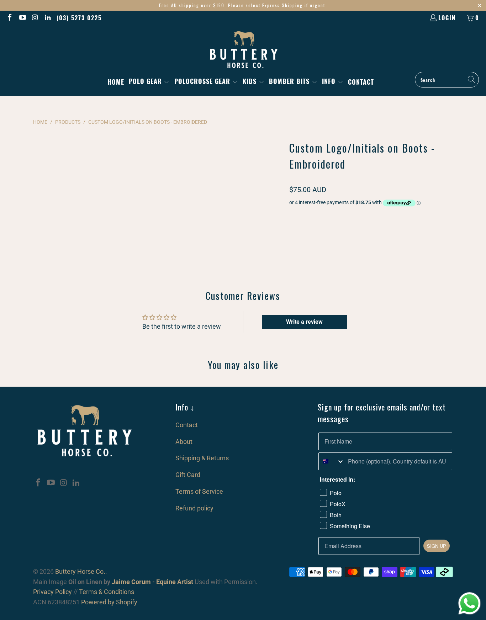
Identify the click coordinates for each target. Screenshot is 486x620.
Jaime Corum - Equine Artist (151, 581)
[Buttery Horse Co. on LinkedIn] (48, 18)
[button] (149, 82)
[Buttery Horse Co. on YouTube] (22, 18)
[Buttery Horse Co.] (243, 50)
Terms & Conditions (106, 591)
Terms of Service (199, 491)
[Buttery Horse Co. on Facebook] (9, 18)
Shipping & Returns (202, 458)
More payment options (413, 270)
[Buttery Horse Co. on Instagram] (35, 18)
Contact (186, 425)
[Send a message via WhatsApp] (469, 603)
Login (447, 18)
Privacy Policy (52, 591)
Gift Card (187, 474)
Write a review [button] (304, 321)
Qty (292, 216)
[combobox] (331, 461)
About (183, 441)
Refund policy (194, 508)
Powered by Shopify (109, 602)
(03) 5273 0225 (79, 18)
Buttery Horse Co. (80, 571)
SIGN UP (436, 545)
